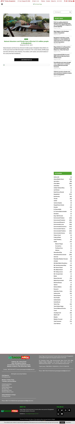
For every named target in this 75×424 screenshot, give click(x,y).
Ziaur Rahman (57, 323)
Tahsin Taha (56, 304)
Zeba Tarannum (57, 321)
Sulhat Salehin (57, 299)
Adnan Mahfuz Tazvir (59, 179)
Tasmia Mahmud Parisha (60, 308)
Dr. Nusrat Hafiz (57, 209)
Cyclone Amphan (58, 202)
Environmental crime (59, 224)
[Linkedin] (58, 413)
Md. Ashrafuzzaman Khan (60, 265)
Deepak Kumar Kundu (59, 205)
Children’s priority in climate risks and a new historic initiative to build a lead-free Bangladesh (63, 73)
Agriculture (56, 181)
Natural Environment (59, 280)
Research (56, 289)
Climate (55, 198)
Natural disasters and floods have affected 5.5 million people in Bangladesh (26, 42)
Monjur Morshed (58, 278)
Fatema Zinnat (57, 235)
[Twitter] (61, 410)
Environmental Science (59, 233)
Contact (48, 1)
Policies (43, 1)
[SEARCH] (70, 12)
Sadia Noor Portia (58, 291)
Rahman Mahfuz (58, 286)
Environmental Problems (60, 231)
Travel (55, 310)
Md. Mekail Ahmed (58, 269)
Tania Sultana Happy (58, 306)
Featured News (57, 237)
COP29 (55, 200)
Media (55, 276)
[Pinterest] (69, 410)
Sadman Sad (57, 293)
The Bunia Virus (59, 248)
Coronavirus (58, 246)
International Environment (60, 254)
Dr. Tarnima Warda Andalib (60, 211)
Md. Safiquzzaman (58, 271)
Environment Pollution (59, 218)
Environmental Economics (60, 226)
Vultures (57, 250)
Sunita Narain (57, 302)
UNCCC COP (56, 315)
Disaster (26, 39)
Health (55, 241)
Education (56, 213)
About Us (53, 1)
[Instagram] (65, 410)
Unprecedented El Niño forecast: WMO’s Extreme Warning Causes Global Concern (62, 56)
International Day (58, 252)
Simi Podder (57, 297)
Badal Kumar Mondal (59, 192)
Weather (56, 317)
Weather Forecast (58, 319)
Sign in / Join (36, 1)
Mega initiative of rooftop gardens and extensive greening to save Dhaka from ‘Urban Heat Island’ (62, 48)
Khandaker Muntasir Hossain (61, 258)
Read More (68, 422)
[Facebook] (58, 410)
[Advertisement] (63, 102)
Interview (56, 256)
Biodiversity (57, 196)
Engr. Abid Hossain (58, 215)
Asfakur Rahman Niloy (59, 187)
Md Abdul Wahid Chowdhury (60, 263)
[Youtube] (61, 413)
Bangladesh (57, 194)
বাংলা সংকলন (59, 1)
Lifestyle (56, 261)
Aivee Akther (57, 183)
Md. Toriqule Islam (58, 274)
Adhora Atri (56, 177)
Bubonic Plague (59, 243)
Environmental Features (59, 228)
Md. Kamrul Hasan (58, 267)
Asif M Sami (56, 190)
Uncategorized (57, 312)
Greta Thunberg (57, 239)
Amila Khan (56, 185)
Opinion (55, 284)
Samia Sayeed (57, 295)
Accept (62, 422)
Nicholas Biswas (58, 282)
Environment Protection (59, 220)
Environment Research (59, 222)
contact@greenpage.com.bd (31, 413)
